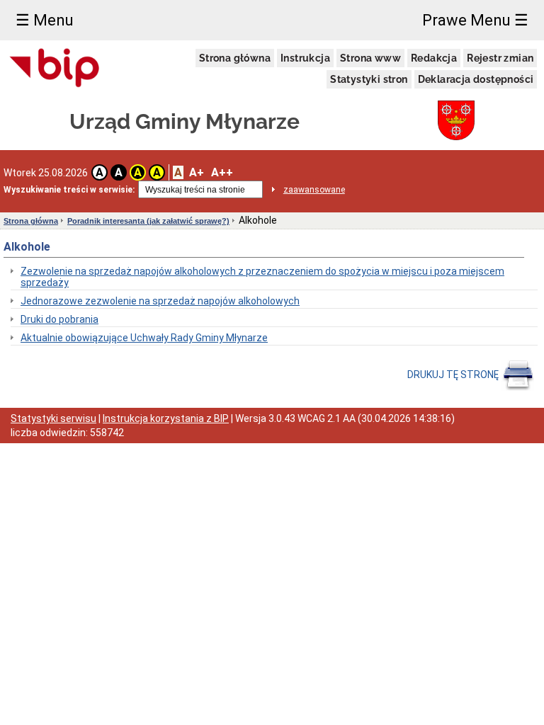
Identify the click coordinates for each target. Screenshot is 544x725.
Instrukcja (305, 58)
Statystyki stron (368, 79)
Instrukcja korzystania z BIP (166, 418)
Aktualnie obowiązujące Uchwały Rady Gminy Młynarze (144, 337)
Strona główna (235, 58)
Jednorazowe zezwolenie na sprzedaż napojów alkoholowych (160, 301)
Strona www (370, 58)
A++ (222, 172)
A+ (196, 172)
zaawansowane (314, 190)
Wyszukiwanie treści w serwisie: (69, 190)
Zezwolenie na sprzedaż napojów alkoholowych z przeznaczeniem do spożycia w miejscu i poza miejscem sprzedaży (262, 277)
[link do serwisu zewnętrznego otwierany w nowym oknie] (55, 68)
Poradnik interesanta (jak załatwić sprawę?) (148, 221)
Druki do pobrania (59, 319)
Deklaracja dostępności (476, 79)
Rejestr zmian (500, 58)
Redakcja (434, 58)
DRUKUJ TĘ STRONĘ (454, 374)
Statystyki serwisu (53, 418)
